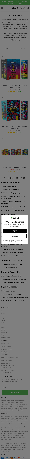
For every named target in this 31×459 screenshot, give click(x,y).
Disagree (15, 236)
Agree (15, 231)
